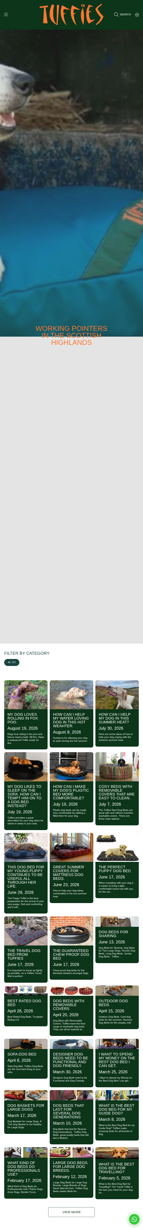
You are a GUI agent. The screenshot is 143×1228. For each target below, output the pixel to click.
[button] (6, 14)
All (12, 662)
